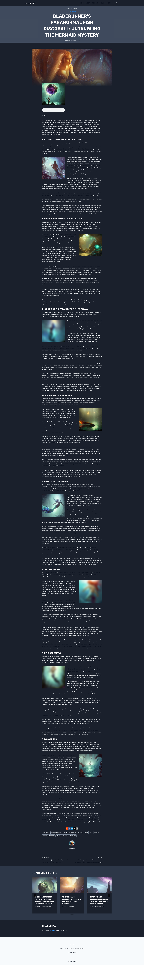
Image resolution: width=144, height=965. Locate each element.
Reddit (88, 3)
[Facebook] (69, 828)
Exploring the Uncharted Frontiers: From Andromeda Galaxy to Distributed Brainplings (88, 860)
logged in (52, 930)
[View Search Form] (116, 3)
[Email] (77, 828)
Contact (109, 3)
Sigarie (67, 40)
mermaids (96, 832)
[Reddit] (67, 828)
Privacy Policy (72, 952)
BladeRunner (46, 832)
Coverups (65, 832)
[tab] (70, 914)
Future (80, 832)
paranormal (52, 835)
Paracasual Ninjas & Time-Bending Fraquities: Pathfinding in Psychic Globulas (56, 860)
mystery (45, 835)
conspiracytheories (56, 832)
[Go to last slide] (35, 895)
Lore (91, 832)
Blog (103, 3)
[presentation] (44, 885)
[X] (75, 828)
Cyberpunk (72, 11)
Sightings (65, 835)
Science (59, 835)
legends (86, 832)
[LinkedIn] (72, 828)
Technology (73, 835)
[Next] (109, 895)
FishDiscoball (72, 832)
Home (82, 3)
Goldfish (38, 906)
